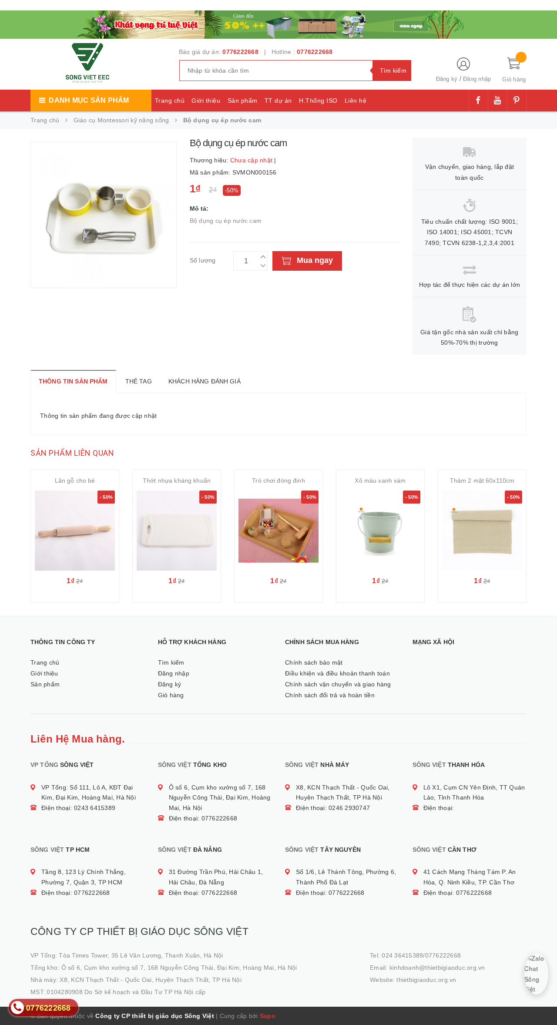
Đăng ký (447, 79)
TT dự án (278, 100)
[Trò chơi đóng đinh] (278, 531)
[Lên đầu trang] (541, 999)
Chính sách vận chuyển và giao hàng (338, 684)
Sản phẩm (243, 100)
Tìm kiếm (171, 662)
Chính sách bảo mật (314, 662)
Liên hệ (356, 100)
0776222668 (240, 51)
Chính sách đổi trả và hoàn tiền (330, 695)
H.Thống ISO (318, 100)
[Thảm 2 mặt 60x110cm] (482, 531)
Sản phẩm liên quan (72, 453)
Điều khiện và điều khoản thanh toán (337, 673)
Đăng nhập (477, 79)
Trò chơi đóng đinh (278, 480)
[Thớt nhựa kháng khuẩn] (177, 531)
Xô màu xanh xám (380, 480)
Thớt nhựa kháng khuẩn (177, 480)
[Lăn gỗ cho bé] (75, 531)
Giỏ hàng (171, 695)
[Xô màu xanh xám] (380, 531)
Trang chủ (170, 100)
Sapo (267, 1015)
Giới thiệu (205, 100)
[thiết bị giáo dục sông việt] (278, 23)
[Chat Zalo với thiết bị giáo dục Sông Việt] (536, 974)
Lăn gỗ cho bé (75, 480)
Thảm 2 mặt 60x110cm (482, 480)
